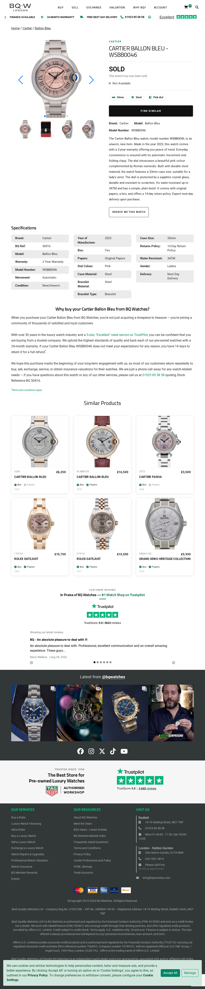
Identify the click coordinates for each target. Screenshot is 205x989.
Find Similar (151, 110)
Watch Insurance (21, 866)
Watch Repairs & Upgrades (27, 854)
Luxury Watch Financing (26, 823)
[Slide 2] (101, 662)
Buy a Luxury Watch (23, 835)
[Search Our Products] (197, 7)
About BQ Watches (85, 817)
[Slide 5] (111, 662)
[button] (45, 116)
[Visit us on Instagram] (91, 752)
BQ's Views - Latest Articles (90, 829)
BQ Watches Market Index (90, 835)
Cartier (27, 28)
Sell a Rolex (18, 829)
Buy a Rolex (18, 817)
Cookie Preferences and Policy (92, 860)
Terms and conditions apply (27, 390)
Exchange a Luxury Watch (27, 848)
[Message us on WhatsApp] (149, 17)
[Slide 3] (104, 662)
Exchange (94, 7)
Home (15, 28)
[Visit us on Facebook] (80, 752)
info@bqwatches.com (156, 877)
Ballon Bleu (43, 28)
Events (15, 878)
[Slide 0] (94, 662)
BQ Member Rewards (24, 872)
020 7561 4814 (154, 858)
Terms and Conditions (87, 848)
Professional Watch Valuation (29, 860)
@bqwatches (113, 676)
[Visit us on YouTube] (124, 752)
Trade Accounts (83, 872)
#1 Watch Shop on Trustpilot (123, 594)
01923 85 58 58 (153, 375)
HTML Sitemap (83, 866)
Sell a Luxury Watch (23, 842)
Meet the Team (83, 823)
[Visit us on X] (102, 752)
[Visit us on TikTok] (113, 752)
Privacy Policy (38, 975)
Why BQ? (139, 7)
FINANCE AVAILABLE (22, 17)
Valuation (117, 7)
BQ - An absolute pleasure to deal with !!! (58, 639)
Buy (61, 7)
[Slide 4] (107, 662)
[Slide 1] (98, 662)
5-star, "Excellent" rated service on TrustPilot (117, 335)
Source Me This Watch (128, 211)
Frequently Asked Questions (91, 842)
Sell (75, 7)
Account (160, 7)
